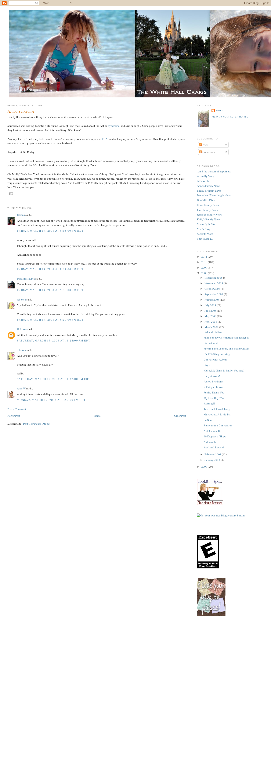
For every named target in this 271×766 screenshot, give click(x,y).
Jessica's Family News (209, 214)
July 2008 (211, 305)
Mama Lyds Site (206, 224)
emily (219, 110)
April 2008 (211, 322)
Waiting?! (209, 403)
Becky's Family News (209, 191)
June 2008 (211, 311)
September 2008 (214, 294)
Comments (208, 152)
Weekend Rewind (214, 447)
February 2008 (213, 454)
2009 (204, 267)
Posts (205, 145)
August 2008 (212, 300)
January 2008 (213, 460)
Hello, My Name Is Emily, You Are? (224, 370)
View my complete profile (230, 117)
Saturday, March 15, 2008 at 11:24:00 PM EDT (53, 340)
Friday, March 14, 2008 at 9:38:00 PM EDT (50, 290)
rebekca (21, 299)
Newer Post (13, 416)
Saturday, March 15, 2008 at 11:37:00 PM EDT (53, 379)
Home (97, 416)
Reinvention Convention (218, 425)
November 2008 (214, 283)
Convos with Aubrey (215, 359)
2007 (204, 466)
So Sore (208, 420)
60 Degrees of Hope (215, 436)
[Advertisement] (234, 655)
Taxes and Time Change (217, 409)
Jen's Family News (207, 210)
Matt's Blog (203, 229)
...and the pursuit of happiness (214, 171)
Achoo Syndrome (20, 111)
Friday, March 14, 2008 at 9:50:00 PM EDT (50, 319)
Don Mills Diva (26, 278)
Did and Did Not (213, 332)
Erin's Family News (208, 205)
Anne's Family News (208, 186)
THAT (105, 139)
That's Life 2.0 (205, 238)
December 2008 (214, 278)
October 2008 (213, 289)
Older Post (180, 416)
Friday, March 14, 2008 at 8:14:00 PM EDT (50, 269)
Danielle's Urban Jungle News (214, 195)
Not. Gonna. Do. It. (214, 431)
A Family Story (205, 176)
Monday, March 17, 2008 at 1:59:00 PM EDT (51, 400)
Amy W (21, 388)
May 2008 (211, 316)
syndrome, (114, 126)
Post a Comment (16, 409)
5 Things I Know (213, 387)
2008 (204, 273)
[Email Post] (10, 194)
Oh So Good (211, 343)
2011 (204, 256)
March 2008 (212, 327)
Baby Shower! (212, 376)
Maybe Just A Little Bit (217, 414)
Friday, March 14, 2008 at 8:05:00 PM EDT (50, 230)
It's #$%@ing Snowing (217, 354)
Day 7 (207, 365)
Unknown (22, 329)
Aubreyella (210, 442)
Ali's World (203, 181)
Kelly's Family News (208, 219)
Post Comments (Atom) (36, 424)
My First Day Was (214, 398)
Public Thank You (214, 392)
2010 (204, 262)
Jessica (21, 215)
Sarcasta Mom (205, 234)
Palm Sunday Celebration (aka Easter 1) (226, 337)
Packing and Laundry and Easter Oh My (226, 348)
